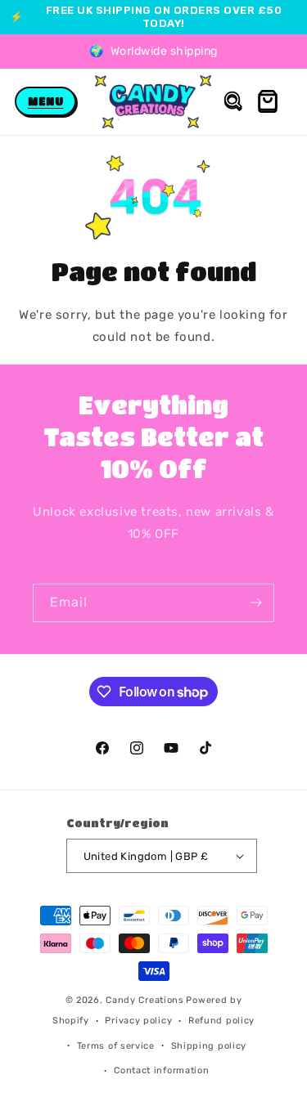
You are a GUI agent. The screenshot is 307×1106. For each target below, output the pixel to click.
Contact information (161, 1070)
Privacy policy (138, 1020)
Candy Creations (145, 1000)
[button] (45, 101)
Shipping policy (209, 1046)
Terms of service (116, 1046)
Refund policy (221, 1020)
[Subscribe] (255, 603)
